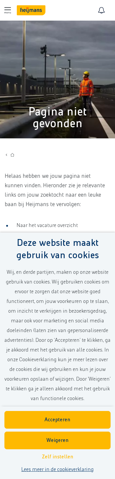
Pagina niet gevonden (57, 118)
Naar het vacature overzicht (47, 225)
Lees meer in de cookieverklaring (57, 469)
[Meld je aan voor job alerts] (101, 10)
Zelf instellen (57, 457)
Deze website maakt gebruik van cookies (57, 249)
